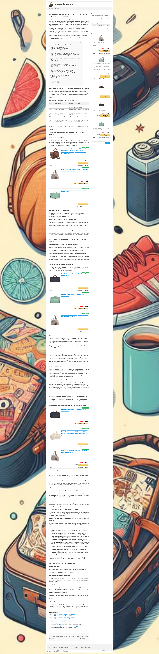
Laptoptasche (71, 647)
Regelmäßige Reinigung (56, 76)
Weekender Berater (64, 4)
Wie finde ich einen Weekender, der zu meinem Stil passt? (63, 617)
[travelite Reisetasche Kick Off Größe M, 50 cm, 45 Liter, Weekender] (101, 105)
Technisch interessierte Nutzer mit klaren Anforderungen (62, 49)
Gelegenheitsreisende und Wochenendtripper (60, 48)
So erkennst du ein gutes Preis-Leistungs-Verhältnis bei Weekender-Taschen (64, 44)
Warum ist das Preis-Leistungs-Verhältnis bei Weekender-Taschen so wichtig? (65, 67)
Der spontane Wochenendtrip (57, 60)
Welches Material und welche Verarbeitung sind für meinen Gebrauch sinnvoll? (65, 54)
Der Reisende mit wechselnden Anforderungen (60, 64)
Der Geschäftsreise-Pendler (56, 61)
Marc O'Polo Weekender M (99, 91)
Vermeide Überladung (56, 78)
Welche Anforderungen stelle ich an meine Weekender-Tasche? (63, 53)
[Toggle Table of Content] (80, 42)
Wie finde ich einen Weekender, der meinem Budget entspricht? (64, 614)
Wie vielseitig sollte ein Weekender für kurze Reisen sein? (63, 623)
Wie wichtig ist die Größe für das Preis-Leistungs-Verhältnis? (62, 71)
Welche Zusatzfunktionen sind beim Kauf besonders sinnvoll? (62, 70)
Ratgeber (57, 8)
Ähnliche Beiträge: (55, 82)
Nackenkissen (82, 647)
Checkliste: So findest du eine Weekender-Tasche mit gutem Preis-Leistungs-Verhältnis (64, 73)
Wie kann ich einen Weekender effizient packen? (61, 620)
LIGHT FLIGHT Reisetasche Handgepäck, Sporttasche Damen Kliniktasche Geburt (101, 44)
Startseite (51, 8)
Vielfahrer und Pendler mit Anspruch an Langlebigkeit (61, 50)
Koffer (50, 647)
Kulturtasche (87, 647)
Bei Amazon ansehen (83, 162)
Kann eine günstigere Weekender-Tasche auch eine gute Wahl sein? (63, 69)
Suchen (93, 140)
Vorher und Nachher (55, 81)
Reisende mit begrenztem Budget (58, 47)
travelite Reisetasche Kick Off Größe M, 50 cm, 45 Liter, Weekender (101, 109)
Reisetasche (77, 647)
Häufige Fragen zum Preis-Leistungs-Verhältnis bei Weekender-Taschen (63, 65)
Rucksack (66, 647)
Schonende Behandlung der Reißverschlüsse (59, 77)
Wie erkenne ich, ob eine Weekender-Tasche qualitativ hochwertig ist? (64, 66)
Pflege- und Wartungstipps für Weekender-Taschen (60, 75)
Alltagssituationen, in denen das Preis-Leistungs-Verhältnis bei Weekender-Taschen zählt (65, 59)
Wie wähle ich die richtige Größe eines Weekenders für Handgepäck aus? (66, 626)
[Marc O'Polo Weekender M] (101, 86)
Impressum (108, 646)
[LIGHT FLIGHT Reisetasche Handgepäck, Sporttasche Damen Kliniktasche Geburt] (101, 37)
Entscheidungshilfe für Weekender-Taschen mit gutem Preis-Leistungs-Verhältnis (65, 52)
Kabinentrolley (54, 647)
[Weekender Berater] (50, 6)
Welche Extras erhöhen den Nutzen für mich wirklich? (61, 55)
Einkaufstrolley (60, 647)
